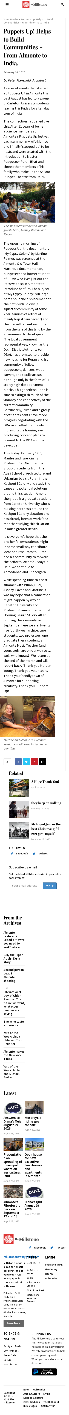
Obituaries (51, 1278)
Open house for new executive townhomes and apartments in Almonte (33, 1165)
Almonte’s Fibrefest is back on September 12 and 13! (12, 1209)
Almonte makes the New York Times (14, 1055)
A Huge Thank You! (45, 782)
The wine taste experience (14, 1023)
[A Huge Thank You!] (19, 788)
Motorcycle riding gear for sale (33, 1121)
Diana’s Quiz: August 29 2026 (34, 1205)
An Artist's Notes (33, 1271)
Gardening (51, 1269)
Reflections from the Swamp (33, 1298)
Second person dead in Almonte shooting (14, 975)
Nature (8, 1359)
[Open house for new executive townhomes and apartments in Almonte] (34, 1144)
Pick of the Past (35, 1290)
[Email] (42, 761)
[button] (62, 4)
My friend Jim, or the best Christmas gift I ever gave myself (46, 829)
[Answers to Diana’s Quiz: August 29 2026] (13, 1107)
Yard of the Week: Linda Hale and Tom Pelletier (13, 1038)
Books (30, 1277)
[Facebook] (18, 761)
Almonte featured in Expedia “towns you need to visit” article (14, 939)
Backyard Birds (12, 1346)
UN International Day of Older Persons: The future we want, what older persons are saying (14, 1001)
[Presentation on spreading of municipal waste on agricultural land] (13, 1144)
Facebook (22, 853)
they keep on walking (46, 803)
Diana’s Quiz (30, 1406)
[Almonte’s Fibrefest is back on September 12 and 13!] (13, 1191)
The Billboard (51, 1402)
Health (49, 1273)
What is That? (12, 1364)
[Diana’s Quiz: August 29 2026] (34, 1191)
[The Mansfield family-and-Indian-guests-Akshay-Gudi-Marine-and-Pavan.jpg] (27, 202)
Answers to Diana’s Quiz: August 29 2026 (13, 1122)
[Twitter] (26, 761)
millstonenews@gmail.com (21, 1257)
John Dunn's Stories (34, 1284)
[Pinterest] (34, 761)
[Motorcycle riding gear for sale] (34, 1107)
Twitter (43, 853)
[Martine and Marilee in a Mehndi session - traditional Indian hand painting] (27, 716)
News (26, 1389)
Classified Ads (31, 1402)
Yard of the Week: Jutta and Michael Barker (12, 1071)
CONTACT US (48, 1406)
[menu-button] (7, 4)
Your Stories (11, 19)
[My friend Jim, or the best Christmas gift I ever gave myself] (19, 831)
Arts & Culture (34, 1260)
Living (50, 1257)
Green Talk (10, 1355)
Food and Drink (54, 1264)
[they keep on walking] (19, 809)
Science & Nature (11, 1336)
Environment (11, 1350)
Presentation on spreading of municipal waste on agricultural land (13, 1165)
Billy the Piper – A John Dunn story (14, 958)
